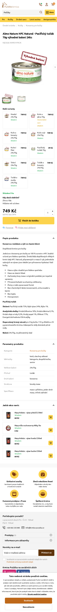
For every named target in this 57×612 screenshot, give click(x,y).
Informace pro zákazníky (17, 540)
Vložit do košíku (30, 220)
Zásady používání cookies (37, 594)
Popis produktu (10, 238)
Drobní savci (21, 19)
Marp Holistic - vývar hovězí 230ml (28, 438)
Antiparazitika (49, 19)
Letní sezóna (35, 19)
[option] (28, 67)
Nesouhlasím (28, 607)
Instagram (11, 572)
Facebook (25, 572)
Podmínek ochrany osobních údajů (20, 562)
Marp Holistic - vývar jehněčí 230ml (28, 412)
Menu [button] (51, 12)
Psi (3, 19)
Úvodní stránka (9, 25)
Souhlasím (28, 601)
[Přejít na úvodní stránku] (10, 4)
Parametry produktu (13, 344)
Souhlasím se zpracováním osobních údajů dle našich (27, 560)
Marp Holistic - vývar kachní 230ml (28, 451)
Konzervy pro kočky (34, 25)
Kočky (10, 19)
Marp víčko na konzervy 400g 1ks (28, 425)
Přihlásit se (46, 553)
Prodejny (10, 535)
